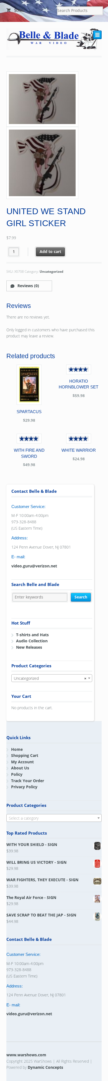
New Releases (29, 647)
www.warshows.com (26, 1054)
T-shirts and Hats (32, 634)
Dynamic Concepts (45, 1067)
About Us (20, 768)
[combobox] (51, 678)
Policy (16, 774)
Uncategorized (51, 271)
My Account (22, 761)
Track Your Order (27, 780)
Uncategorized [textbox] (50, 678)
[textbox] (54, 818)
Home (17, 749)
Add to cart (50, 251)
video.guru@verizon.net (34, 566)
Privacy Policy (24, 786)
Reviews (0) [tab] (27, 285)
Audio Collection (32, 640)
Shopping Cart (24, 755)
